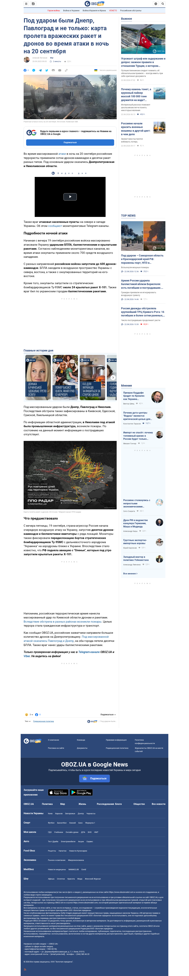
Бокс (80, 823)
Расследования (105, 804)
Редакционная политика (43, 721)
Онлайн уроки (72, 832)
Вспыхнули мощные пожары (135, 267)
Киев (50, 813)
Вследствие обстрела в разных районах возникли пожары (62, 621)
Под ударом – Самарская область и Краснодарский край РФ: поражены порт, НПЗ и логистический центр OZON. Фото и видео (143, 259)
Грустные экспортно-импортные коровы (135, 542)
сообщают (55, 226)
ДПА (83, 832)
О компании (53, 740)
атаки (62, 153)
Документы (82, 748)
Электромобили (68, 841)
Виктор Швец (128, 404)
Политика (47, 804)
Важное (126, 18)
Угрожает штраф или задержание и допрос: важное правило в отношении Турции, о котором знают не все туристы (143, 62)
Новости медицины (57, 869)
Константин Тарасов (132, 424)
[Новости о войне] (92, 722)
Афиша (51, 879)
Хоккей (72, 823)
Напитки (62, 851)
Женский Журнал (93, 879)
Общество (139, 804)
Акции (81, 841)
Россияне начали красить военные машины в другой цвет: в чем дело (135, 129)
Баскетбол (62, 823)
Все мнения (129, 573)
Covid (83, 869)
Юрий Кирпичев (130, 548)
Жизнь (82, 804)
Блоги (118, 804)
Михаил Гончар (129, 444)
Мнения (126, 385)
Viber (27, 656)
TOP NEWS (128, 215)
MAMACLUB (74, 869)
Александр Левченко (132, 565)
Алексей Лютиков (39, 58)
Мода (79, 879)
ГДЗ (50, 832)
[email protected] (58, 954)
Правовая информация (116, 740)
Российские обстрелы (130, 10)
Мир (62, 804)
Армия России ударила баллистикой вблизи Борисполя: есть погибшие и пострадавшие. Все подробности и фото (141, 284)
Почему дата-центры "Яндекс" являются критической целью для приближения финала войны (136, 416)
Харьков (58, 813)
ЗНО (90, 832)
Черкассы (90, 813)
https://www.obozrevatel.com (121, 892)
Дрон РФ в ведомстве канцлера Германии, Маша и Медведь (135, 523)
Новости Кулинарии (78, 851)
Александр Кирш (130, 531)
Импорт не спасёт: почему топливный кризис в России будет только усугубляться (138, 436)
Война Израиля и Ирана (94, 10)
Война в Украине (71, 10)
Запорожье (70, 813)
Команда (81, 740)
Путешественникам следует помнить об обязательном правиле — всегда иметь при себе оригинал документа (142, 73)
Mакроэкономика (76, 860)
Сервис (90, 841)
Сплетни (61, 879)
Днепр (81, 813)
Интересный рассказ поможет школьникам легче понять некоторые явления (135, 107)
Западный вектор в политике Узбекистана (136, 559)
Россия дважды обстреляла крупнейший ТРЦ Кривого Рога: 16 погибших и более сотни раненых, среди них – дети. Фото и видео (142, 312)
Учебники (58, 832)
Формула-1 (90, 823)
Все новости (158, 804)
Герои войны (54, 10)
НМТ (96, 832)
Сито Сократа (129, 511)
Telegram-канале (89, 652)
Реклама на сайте (56, 748)
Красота (71, 879)
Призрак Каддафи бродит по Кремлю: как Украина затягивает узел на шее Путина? (134, 396)
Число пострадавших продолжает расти (140, 320)
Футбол (51, 823)
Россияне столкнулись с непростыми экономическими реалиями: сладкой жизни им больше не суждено (138, 503)
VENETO (113, 10)
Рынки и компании (56, 860)
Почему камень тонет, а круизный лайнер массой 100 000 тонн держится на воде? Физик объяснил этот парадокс (136, 95)
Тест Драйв (53, 841)
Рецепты (52, 851)
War (51, 58)
